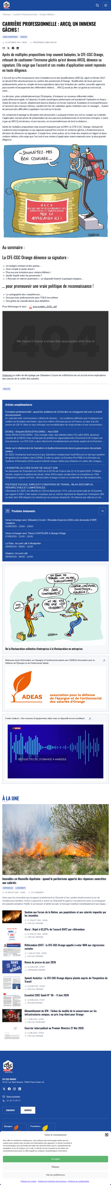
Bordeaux (8, 888)
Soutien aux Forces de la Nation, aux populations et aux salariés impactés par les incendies (65, 913)
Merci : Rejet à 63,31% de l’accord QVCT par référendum (55, 929)
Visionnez (7, 375)
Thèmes (6, 14)
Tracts (6, 389)
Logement (20, 888)
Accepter (55, 1159)
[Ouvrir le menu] (106, 5)
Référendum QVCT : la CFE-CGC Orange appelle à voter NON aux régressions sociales (64, 946)
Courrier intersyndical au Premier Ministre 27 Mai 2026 (54, 1028)
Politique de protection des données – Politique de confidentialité (63, 1181)
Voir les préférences (55, 1175)
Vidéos (23, 37)
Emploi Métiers (47, 14)
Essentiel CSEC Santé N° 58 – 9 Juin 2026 (47, 995)
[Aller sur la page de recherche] (97, 5)
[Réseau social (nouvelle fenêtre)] (4, 1089)
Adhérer (28, 1110)
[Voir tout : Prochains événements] (102, 511)
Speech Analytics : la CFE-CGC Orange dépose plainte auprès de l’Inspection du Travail (66, 979)
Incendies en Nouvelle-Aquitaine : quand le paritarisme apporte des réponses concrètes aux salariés (54, 880)
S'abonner (12, 1111)
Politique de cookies (29, 1181)
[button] (106, 1134)
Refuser (55, 1167)
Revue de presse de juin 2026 (40, 962)
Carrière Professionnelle (25, 14)
